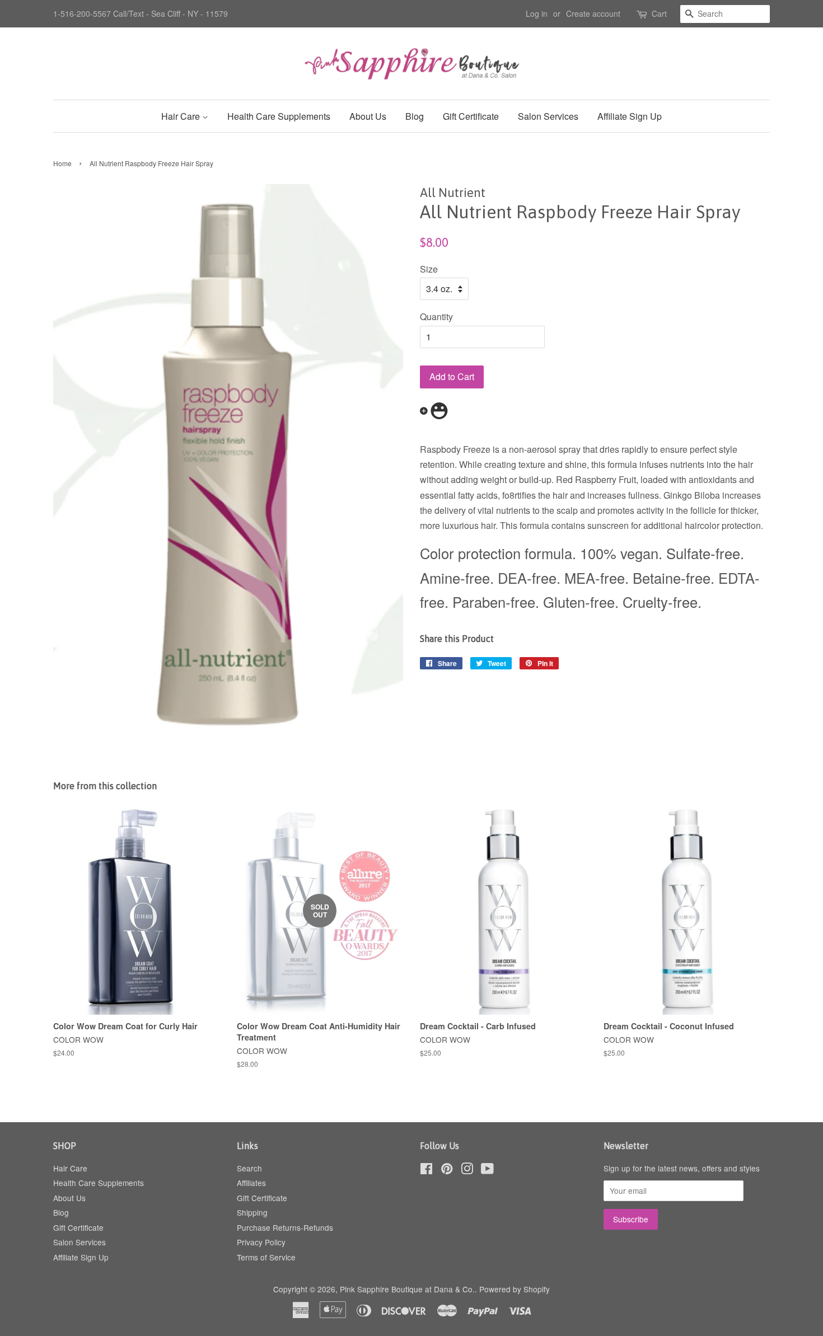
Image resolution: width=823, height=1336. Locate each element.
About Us (367, 116)
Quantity (436, 316)
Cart (659, 13)
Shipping (252, 1212)
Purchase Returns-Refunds (285, 1227)
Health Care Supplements (278, 116)
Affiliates (251, 1182)
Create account (593, 13)
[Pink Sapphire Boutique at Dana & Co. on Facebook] (426, 1170)
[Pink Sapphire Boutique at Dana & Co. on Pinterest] (447, 1170)
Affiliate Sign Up (629, 116)
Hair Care (181, 116)
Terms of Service (266, 1257)
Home (62, 163)
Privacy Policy (261, 1242)
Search (249, 1168)
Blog (414, 116)
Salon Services (548, 116)
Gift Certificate (471, 116)
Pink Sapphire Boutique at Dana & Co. (407, 1289)
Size (429, 268)
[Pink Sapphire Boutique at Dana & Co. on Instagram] (467, 1170)
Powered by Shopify (514, 1289)
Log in (537, 13)
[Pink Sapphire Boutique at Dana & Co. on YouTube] (487, 1170)
